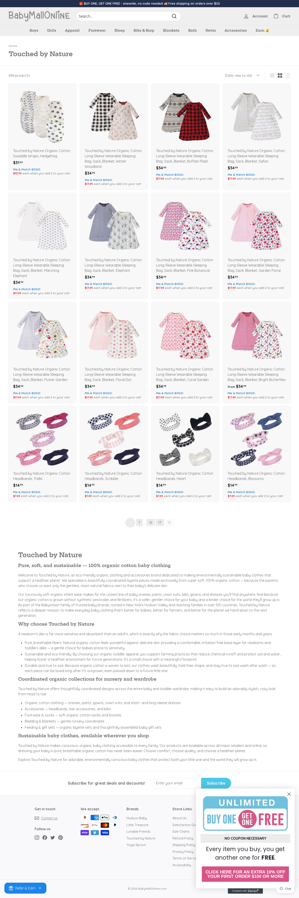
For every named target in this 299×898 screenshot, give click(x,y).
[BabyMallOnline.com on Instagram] (37, 837)
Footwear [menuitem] (97, 30)
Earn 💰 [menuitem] (262, 30)
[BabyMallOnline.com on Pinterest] (60, 837)
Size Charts (181, 831)
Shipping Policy (183, 845)
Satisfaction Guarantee (190, 825)
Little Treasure (137, 825)
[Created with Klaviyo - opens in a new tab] (245, 891)
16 (150, 522)
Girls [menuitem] (51, 30)
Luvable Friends (138, 831)
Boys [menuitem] (34, 30)
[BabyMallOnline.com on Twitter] (52, 837)
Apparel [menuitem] (72, 30)
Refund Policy (182, 838)
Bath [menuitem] (192, 30)
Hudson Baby (137, 818)
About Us (179, 818)
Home (13, 46)
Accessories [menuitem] (236, 30)
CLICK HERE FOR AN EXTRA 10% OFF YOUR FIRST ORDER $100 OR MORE (245, 874)
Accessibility (181, 865)
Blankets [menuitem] (171, 30)
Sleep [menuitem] (119, 30)
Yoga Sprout (136, 845)
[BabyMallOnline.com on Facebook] (44, 837)
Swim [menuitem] (211, 30)
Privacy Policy (182, 852)
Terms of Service (185, 858)
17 (159, 522)
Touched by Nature (141, 838)
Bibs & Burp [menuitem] (144, 30)
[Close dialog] (289, 794)
